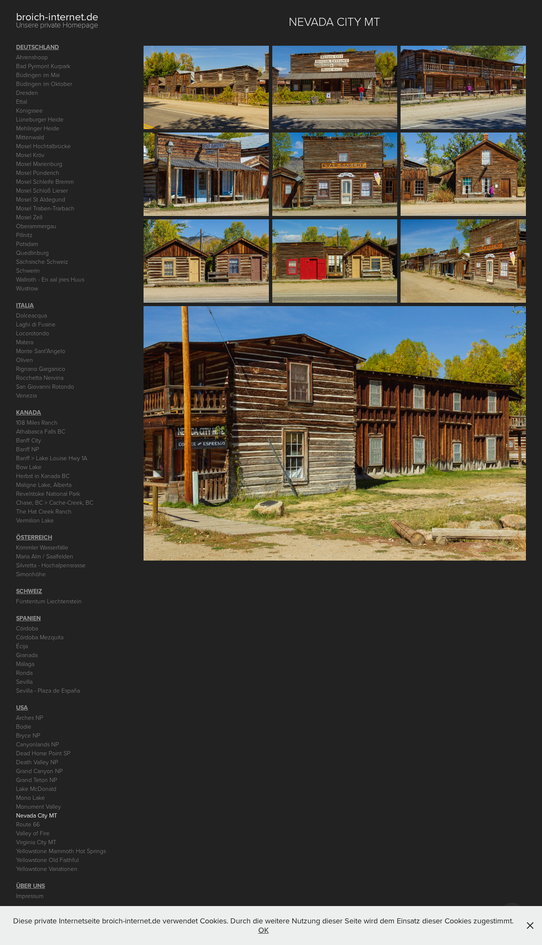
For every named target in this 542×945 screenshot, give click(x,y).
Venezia (26, 395)
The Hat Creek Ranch (44, 511)
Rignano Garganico (40, 369)
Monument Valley (38, 806)
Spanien (28, 618)
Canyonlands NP (37, 744)
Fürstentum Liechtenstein (49, 601)
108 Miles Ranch (37, 422)
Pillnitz (24, 235)
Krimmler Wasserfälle (42, 547)
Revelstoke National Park (48, 493)
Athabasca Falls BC (40, 431)
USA (22, 707)
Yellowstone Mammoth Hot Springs (61, 851)
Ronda (24, 673)
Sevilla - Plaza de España (48, 690)
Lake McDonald (36, 789)
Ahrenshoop (32, 57)
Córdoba (27, 628)
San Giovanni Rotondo (45, 386)
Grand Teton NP (36, 780)
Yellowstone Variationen (46, 869)
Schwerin (28, 270)
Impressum (30, 896)
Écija (22, 646)
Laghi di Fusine (35, 324)
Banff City (28, 440)
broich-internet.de (57, 16)
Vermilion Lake (35, 520)
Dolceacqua (31, 315)
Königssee (29, 110)
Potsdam (27, 244)
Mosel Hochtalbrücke (43, 146)
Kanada (28, 412)
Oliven (24, 360)
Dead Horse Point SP (43, 753)
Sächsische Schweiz (42, 261)
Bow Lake (28, 467)
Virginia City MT (36, 842)
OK (263, 930)
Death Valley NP (37, 762)
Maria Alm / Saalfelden (44, 556)
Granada (27, 655)
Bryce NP (28, 735)
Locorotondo (32, 333)
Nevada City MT (36, 815)
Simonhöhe (31, 574)
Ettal (21, 101)
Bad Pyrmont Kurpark (43, 66)
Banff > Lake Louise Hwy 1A (51, 458)
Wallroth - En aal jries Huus (50, 279)
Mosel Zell (29, 217)
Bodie (23, 726)
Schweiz (29, 591)
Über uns (30, 885)
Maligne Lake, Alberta (44, 485)
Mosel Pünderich (37, 173)
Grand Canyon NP (39, 771)
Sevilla (24, 681)
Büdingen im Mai (38, 75)
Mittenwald (30, 137)
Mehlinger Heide (37, 128)
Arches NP (29, 717)
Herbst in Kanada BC (42, 476)
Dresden (27, 92)
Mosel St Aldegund (40, 199)
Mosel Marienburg (39, 164)
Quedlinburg (32, 253)
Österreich (34, 537)
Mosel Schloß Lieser (42, 190)
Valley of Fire (33, 833)
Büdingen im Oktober (44, 84)
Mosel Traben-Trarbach (45, 208)
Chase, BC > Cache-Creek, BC (54, 502)
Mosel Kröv (30, 155)
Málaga (25, 664)
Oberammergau (36, 226)
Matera (24, 342)
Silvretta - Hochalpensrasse (51, 565)
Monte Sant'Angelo (40, 351)
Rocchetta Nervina (40, 377)
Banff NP (27, 449)
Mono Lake (30, 797)
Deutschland (37, 47)
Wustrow (27, 288)
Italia (25, 305)
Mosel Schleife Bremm (45, 181)
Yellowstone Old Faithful (47, 860)
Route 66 (28, 824)
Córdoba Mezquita (40, 637)
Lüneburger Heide (40, 119)
